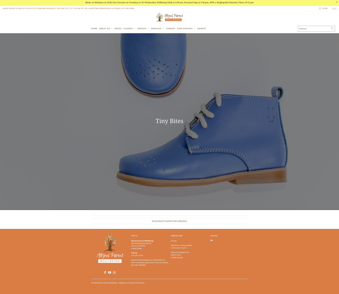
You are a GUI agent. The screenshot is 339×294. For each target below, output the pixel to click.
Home (94, 28)
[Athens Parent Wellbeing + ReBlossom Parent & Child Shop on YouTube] (110, 272)
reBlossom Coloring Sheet (181, 245)
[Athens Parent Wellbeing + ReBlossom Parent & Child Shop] (169, 18)
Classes (128, 28)
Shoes (118, 28)
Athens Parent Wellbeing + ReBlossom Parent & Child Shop (121, 283)
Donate (201, 28)
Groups (142, 28)
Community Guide (178, 248)
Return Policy (176, 255)
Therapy (170, 28)
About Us (105, 28)
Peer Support (185, 28)
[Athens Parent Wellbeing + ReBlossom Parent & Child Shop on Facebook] (105, 272)
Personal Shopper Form (180, 252)
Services (156, 28)
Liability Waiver (177, 257)
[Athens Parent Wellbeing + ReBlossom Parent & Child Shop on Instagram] (114, 272)
